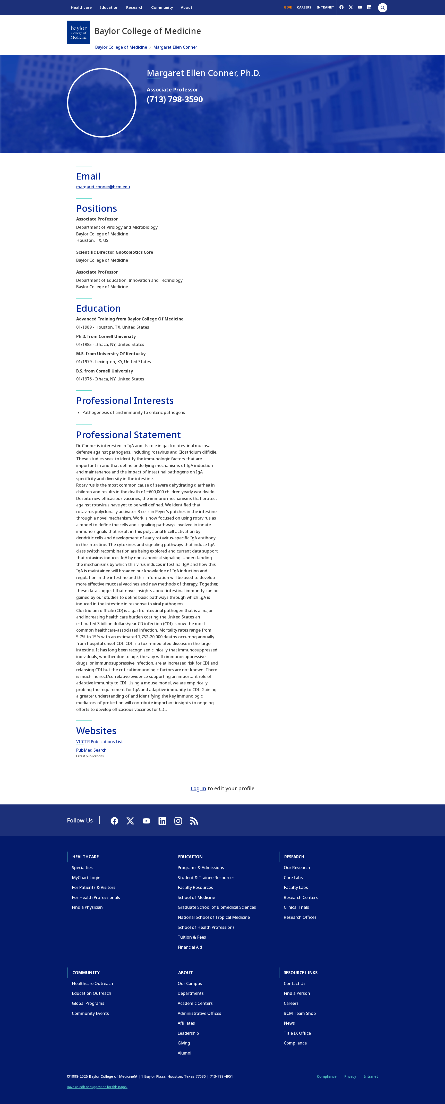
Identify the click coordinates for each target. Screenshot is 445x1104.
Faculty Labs (296, 887)
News (289, 1023)
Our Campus (190, 983)
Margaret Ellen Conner (175, 47)
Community (162, 7)
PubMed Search (91, 750)
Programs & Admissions (201, 867)
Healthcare (81, 7)
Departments (191, 993)
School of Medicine (196, 897)
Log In (198, 788)
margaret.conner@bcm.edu (103, 187)
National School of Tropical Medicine (214, 917)
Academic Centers (195, 1003)
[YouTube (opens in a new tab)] (360, 7)
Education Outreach (91, 993)
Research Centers (301, 897)
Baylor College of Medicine (121, 47)
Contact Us (294, 983)
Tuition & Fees (192, 937)
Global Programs (88, 1003)
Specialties (82, 867)
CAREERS (304, 7)
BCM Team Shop (300, 1013)
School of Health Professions (206, 927)
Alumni (184, 1053)
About (186, 7)
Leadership (188, 1033)
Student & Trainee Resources (206, 877)
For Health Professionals (96, 897)
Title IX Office (297, 1033)
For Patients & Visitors (93, 887)
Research (134, 7)
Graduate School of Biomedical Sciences (217, 907)
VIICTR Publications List (99, 741)
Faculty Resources (195, 887)
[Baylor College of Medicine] (78, 32)
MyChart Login (86, 877)
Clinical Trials (296, 907)
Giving (184, 1043)
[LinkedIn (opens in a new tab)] (369, 7)
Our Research (297, 867)
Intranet (371, 1076)
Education (108, 7)
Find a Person (297, 993)
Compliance (295, 1043)
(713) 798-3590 (175, 99)
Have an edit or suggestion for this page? (97, 1087)
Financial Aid (190, 947)
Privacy (350, 1076)
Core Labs (293, 877)
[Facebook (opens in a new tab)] (341, 7)
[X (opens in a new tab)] (351, 7)
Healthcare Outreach (92, 983)
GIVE (288, 7)
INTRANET (325, 7)
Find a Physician (87, 907)
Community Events (90, 1013)
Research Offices (300, 917)
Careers (291, 1003)
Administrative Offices (199, 1013)
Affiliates (186, 1023)
